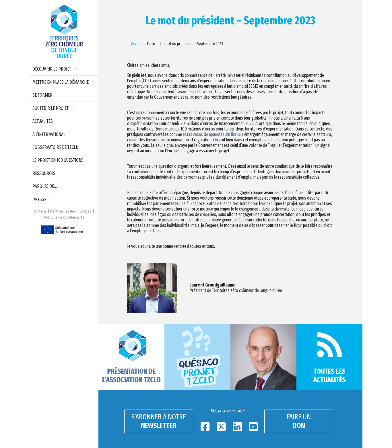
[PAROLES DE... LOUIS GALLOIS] (263, 357)
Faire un (299, 421)
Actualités (42, 121)
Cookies (85, 211)
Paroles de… (44, 186)
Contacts (40, 211)
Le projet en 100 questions (58, 160)
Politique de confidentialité (64, 217)
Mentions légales (63, 211)
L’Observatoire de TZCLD (55, 147)
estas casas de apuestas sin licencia (213, 134)
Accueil (136, 43)
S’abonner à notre (158, 421)
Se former (42, 95)
